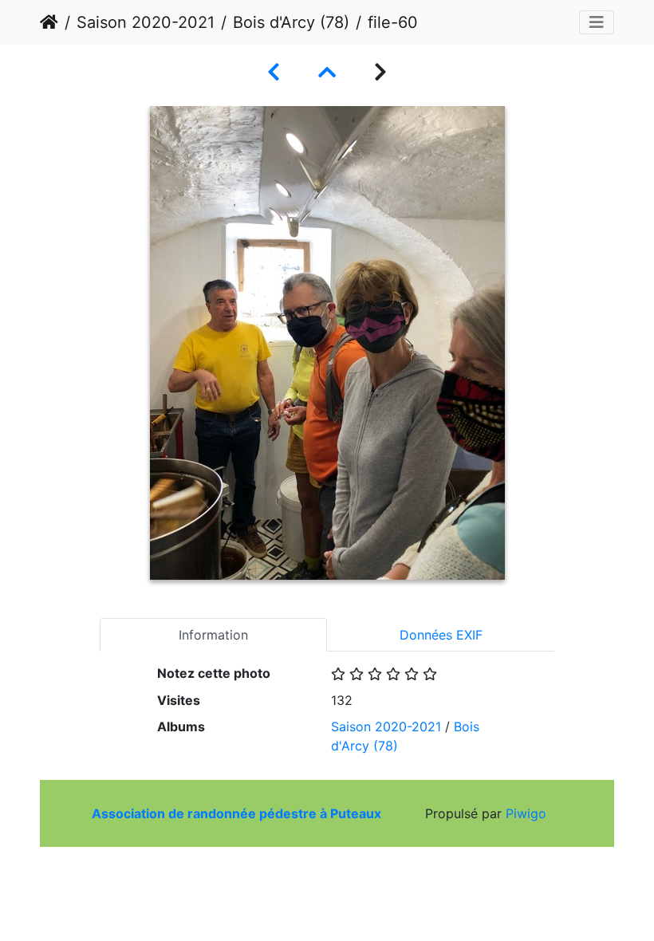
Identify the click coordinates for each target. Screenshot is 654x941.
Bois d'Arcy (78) (291, 22)
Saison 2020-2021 (146, 22)
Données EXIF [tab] (441, 635)
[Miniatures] (327, 72)
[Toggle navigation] (596, 22)
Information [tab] (213, 635)
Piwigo (526, 813)
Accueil (49, 22)
